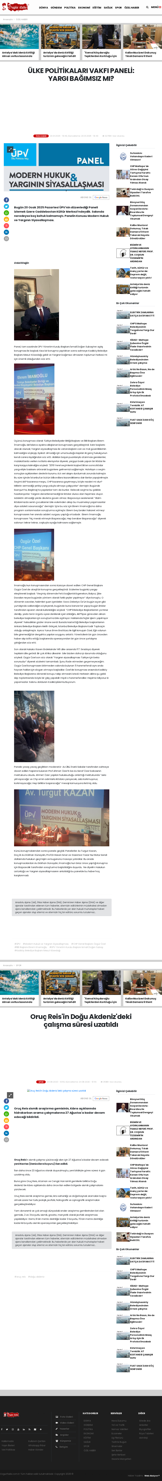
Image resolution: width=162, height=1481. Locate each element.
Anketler (143, 1425)
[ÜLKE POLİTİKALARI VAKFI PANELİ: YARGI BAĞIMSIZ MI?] (56, 167)
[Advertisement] (82, 109)
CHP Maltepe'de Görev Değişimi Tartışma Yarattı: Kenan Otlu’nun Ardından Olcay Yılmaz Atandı (140, 174)
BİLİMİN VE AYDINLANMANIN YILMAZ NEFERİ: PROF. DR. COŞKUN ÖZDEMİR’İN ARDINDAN (141, 253)
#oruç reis (20, 1276)
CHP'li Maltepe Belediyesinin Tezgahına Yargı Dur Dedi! (142, 328)
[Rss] (31, 1429)
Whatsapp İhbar (36, 1445)
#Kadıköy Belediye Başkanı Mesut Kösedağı (37, 950)
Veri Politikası (8, 1449)
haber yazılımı (81, 1473)
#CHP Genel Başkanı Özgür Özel (88, 943)
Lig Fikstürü (117, 1437)
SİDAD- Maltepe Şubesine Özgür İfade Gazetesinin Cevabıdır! (140, 344)
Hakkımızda (8, 1441)
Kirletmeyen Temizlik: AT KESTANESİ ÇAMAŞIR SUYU (141, 407)
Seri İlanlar (117, 1450)
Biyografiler (145, 1429)
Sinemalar (117, 1446)
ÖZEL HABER (131, 7)
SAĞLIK (108, 7)
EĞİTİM (97, 7)
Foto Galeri (66, 1416)
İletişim (63, 1446)
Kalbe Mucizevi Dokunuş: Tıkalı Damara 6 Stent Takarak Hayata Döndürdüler (139, 232)
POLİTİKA (70, 7)
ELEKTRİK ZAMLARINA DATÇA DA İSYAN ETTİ (142, 314)
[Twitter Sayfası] (8, 1429)
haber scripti (110, 1473)
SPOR (118, 7)
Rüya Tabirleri (146, 1433)
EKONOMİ (84, 7)
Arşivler (64, 1434)
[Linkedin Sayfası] (25, 1429)
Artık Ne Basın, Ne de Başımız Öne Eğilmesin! (142, 373)
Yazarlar (64, 1428)
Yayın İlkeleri (8, 1445)
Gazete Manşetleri (121, 1459)
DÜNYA (43, 7)
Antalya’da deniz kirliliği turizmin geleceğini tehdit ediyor (140, 289)
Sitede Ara (144, 1420)
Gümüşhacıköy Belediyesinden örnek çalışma (139, 359)
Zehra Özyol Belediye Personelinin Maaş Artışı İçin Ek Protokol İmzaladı (141, 389)
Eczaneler (117, 1433)
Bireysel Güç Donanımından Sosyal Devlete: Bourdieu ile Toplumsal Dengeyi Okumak (141, 210)
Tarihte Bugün (119, 1442)
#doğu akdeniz (36, 1276)
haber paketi (96, 1473)
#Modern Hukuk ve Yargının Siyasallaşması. (46, 943)
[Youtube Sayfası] (19, 1429)
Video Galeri (66, 1422)
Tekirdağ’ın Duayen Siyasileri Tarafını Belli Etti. (142, 192)
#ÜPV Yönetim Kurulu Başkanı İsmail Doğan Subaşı (76, 947)
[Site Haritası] (36, 1429)
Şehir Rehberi (118, 1454)
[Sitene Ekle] (42, 1429)
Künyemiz (65, 1440)
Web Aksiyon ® (152, 1475)
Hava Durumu (119, 1420)
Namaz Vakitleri (120, 1429)
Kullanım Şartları (36, 1441)
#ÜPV (17, 943)
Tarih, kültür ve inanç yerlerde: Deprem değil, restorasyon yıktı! (141, 272)
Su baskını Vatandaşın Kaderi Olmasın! (141, 156)
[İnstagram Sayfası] (14, 1429)
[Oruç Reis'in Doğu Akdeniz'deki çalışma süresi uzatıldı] (56, 1090)
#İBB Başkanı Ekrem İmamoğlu (30, 947)
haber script (14, 1477)
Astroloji (143, 1437)
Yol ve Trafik (118, 1425)
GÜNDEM (56, 7)
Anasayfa (8, 19)
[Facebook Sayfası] (3, 1429)
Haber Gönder (35, 1449)
